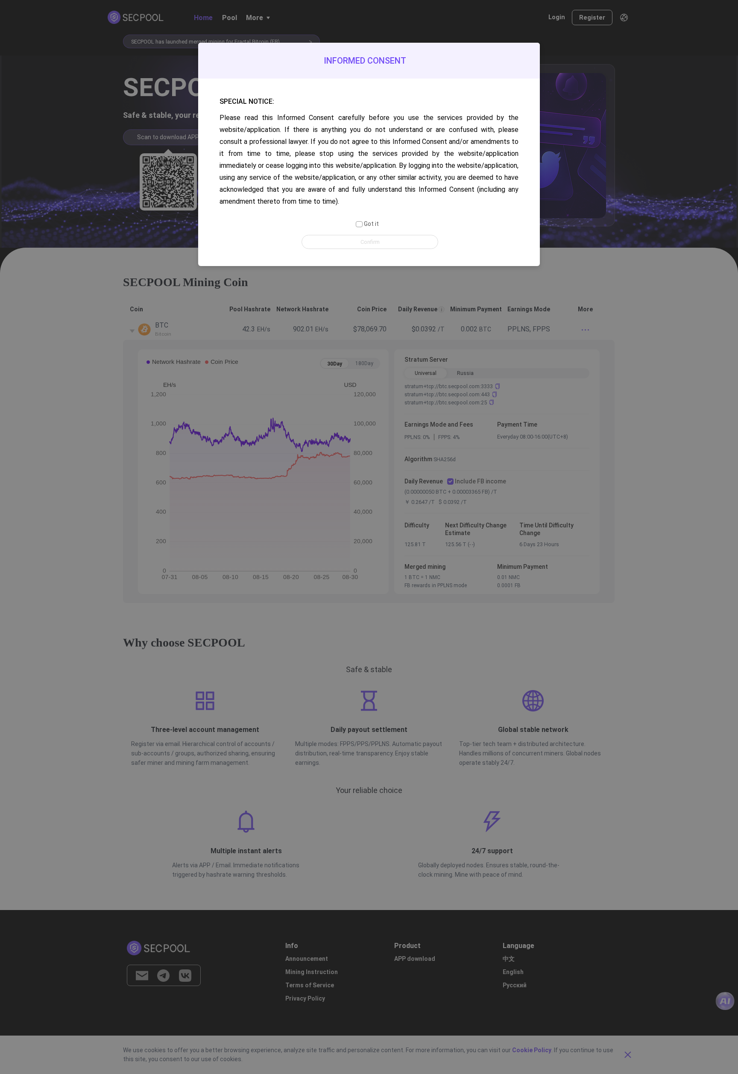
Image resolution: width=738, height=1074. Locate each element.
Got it (370, 223)
